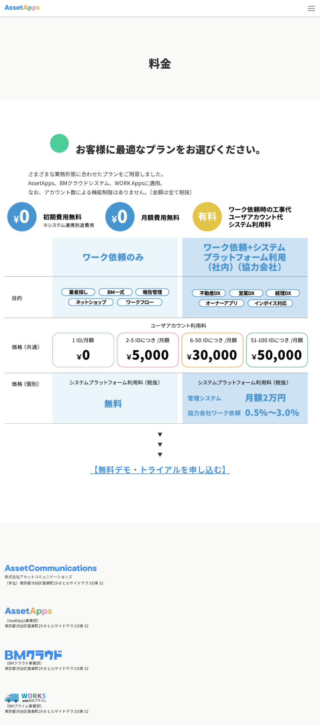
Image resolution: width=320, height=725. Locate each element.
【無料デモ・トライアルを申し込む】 (160, 469)
